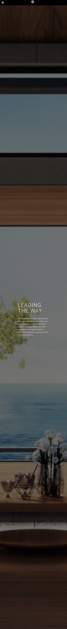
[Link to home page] (33, 2)
